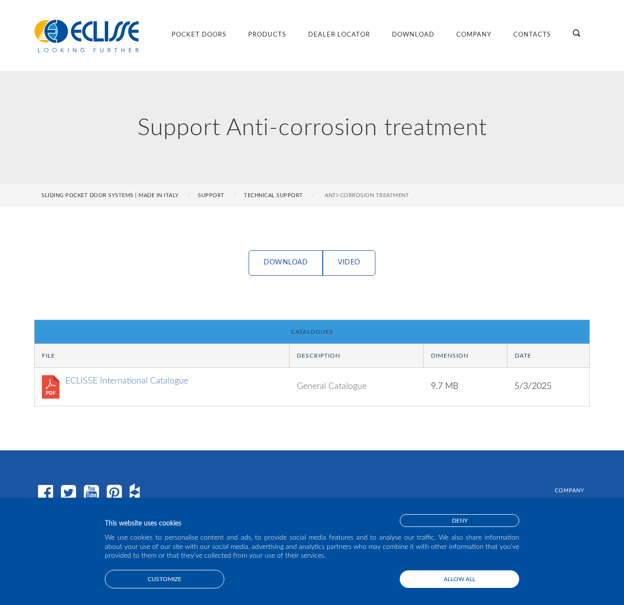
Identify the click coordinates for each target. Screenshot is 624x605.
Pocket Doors (199, 35)
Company (473, 35)
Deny (460, 521)
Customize (164, 579)
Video (349, 262)
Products (267, 35)
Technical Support (273, 195)
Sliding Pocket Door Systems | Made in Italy (110, 195)
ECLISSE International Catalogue (126, 381)
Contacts (532, 35)
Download (413, 35)
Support (211, 195)
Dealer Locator (339, 35)
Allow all (459, 579)
